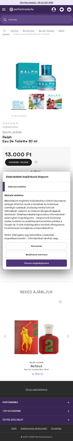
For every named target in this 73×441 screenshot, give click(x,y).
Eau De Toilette (46, 30)
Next (68, 336)
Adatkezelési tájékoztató (34, 428)
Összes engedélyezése (36, 263)
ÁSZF (14, 428)
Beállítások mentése (37, 254)
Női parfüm (28, 30)
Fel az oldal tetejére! (37, 389)
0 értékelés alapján (10, 127)
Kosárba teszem (18, 162)
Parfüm (15, 30)
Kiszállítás (56, 428)
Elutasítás (36, 246)
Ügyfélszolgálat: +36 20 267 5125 (36, 2)
